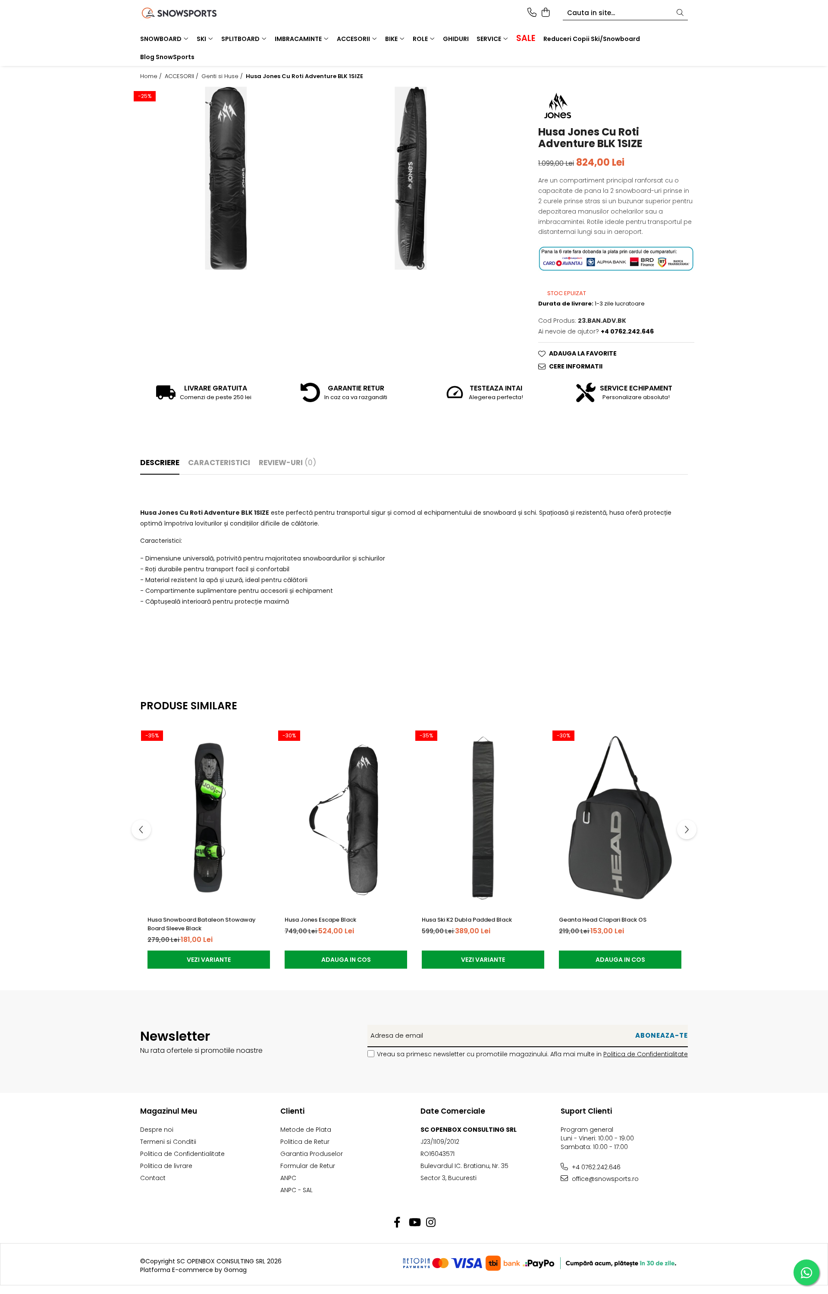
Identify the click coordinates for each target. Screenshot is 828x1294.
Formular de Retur (307, 1166)
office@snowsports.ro (604, 1178)
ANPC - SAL (296, 1190)
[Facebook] (397, 1223)
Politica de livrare (166, 1166)
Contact (153, 1178)
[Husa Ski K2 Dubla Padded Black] (483, 817)
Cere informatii (575, 366)
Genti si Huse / (223, 76)
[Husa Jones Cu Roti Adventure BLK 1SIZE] (226, 178)
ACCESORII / (182, 76)
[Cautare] (680, 13)
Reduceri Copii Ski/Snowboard (591, 39)
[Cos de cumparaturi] (545, 13)
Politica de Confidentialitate (645, 1054)
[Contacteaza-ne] (531, 13)
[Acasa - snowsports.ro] (189, 13)
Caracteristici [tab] (219, 462)
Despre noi (156, 1129)
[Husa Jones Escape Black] (346, 817)
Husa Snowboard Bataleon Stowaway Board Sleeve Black (201, 924)
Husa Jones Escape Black (320, 920)
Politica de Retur (304, 1141)
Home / (151, 76)
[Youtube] (414, 1223)
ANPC (288, 1178)
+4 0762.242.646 (595, 1167)
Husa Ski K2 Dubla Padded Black (467, 920)
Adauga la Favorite (583, 353)
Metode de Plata (305, 1129)
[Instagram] (431, 1223)
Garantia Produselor (311, 1153)
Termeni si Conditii (168, 1141)
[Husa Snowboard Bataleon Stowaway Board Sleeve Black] (208, 817)
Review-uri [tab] (287, 462)
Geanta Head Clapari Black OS (602, 920)
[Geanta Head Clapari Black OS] (620, 817)
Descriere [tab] (159, 462)
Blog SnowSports (167, 57)
